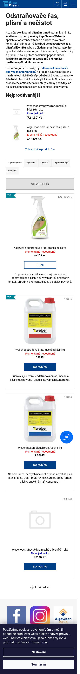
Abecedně (12, 170)
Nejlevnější (30, 162)
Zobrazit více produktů (38, 149)
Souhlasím (38, 664)
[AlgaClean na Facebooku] (16, 615)
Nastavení (39, 652)
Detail (40, 265)
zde (44, 642)
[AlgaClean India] (63, 615)
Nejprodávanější (61, 162)
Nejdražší (44, 162)
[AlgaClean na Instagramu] (40, 615)
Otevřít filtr (40, 184)
